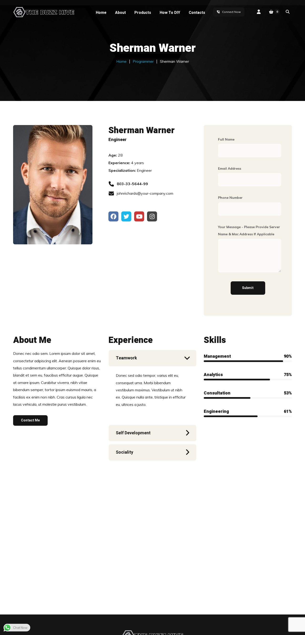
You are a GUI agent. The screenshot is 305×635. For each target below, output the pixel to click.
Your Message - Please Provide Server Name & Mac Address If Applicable (249, 230)
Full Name (226, 139)
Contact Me (30, 420)
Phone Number (230, 197)
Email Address (229, 168)
